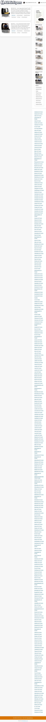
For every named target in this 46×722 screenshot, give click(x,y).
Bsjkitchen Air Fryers (39, 177)
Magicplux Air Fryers (39, 440)
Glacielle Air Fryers (38, 283)
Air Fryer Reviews (19, 15)
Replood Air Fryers (38, 579)
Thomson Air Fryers (38, 655)
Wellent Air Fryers (38, 697)
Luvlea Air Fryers (38, 435)
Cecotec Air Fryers (39, 104)
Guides (37, 91)
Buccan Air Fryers (38, 178)
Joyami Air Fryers (38, 370)
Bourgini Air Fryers (38, 171)
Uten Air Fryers (37, 680)
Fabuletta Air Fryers (38, 253)
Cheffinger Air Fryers (39, 190)
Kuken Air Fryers (38, 401)
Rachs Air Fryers (38, 573)
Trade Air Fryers (38, 660)
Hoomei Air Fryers (38, 321)
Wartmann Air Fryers (39, 693)
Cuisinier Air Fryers (38, 211)
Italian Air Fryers (38, 349)
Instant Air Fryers (38, 341)
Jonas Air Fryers (38, 364)
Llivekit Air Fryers (38, 425)
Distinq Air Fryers (38, 227)
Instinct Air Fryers (38, 343)
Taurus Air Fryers (38, 643)
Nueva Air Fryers (38, 539)
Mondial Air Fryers (38, 499)
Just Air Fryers (37, 371)
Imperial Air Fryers (38, 330)
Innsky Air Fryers (38, 339)
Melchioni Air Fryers (38, 471)
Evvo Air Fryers (37, 249)
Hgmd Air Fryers (38, 316)
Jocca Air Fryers (38, 358)
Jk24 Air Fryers (37, 356)
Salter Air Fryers (38, 102)
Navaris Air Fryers (38, 518)
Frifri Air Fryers (37, 264)
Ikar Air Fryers (37, 329)
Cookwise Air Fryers (38, 201)
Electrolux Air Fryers (38, 244)
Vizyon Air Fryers (38, 689)
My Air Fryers (37, 514)
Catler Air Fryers (38, 186)
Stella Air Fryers (38, 632)
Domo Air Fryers (38, 231)
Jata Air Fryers (37, 353)
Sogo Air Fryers (37, 619)
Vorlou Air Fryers (38, 691)
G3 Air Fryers (37, 268)
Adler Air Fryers (37, 115)
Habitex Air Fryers (38, 301)
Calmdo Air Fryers (38, 182)
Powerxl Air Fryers (38, 564)
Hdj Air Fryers (37, 307)
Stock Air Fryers (38, 634)
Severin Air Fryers (38, 612)
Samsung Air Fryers (38, 597)
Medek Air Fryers (38, 465)
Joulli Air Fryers (37, 368)
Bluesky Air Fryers (38, 163)
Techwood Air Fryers (39, 647)
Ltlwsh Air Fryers (38, 429)
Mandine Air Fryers (38, 446)
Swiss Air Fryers (38, 640)
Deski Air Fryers (38, 221)
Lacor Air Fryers (38, 406)
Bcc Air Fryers (37, 149)
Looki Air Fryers (37, 427)
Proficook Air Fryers (38, 570)
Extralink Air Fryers (38, 251)
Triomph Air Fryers (38, 665)
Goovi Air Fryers (38, 285)
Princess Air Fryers (38, 566)
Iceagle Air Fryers (38, 327)
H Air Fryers (37, 299)
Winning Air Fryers (38, 700)
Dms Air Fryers (37, 229)
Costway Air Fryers (38, 205)
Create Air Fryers (38, 207)
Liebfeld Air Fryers (38, 418)
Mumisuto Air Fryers (38, 513)
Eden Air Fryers (37, 242)
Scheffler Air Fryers (38, 603)
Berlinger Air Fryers (38, 154)
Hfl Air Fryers (37, 314)
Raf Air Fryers (37, 577)
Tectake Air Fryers (38, 649)
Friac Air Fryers (37, 262)
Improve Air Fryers (38, 332)
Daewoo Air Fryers (38, 212)
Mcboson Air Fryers (38, 462)
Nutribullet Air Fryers (39, 541)
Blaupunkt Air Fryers (39, 161)
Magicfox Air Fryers (38, 438)
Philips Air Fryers (38, 562)
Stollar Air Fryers (38, 636)
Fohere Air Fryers (38, 261)
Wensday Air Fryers (38, 698)
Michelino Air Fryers (38, 485)
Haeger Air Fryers (38, 303)
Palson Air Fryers (38, 560)
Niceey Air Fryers (38, 528)
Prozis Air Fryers (38, 572)
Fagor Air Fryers (38, 255)
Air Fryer (18, 17)
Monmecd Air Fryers (39, 501)
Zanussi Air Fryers (38, 710)
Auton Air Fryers (38, 145)
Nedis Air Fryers (38, 520)
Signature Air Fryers (38, 615)
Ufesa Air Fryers (38, 674)
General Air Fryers (27, 15)
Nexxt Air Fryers (38, 526)
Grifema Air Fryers (38, 292)
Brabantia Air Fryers (38, 175)
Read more (13, 15)
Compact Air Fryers (38, 197)
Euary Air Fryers (38, 247)
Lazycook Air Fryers (38, 410)
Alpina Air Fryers (38, 132)
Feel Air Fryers (37, 259)
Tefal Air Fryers (38, 100)
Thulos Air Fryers (38, 656)
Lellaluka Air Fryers (38, 416)
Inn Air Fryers (37, 334)
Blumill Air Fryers (38, 165)
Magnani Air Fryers (38, 442)
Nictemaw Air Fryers (39, 530)
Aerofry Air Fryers (38, 122)
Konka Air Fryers (38, 395)
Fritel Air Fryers (37, 266)
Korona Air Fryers (38, 397)
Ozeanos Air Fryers (38, 558)
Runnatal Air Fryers (38, 590)
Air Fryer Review (24, 17)
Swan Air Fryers (38, 638)
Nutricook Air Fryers (38, 543)
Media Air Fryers (38, 467)
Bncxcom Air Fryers (38, 167)
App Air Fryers (37, 137)
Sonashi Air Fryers (38, 625)
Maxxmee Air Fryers (38, 460)
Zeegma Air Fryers (38, 712)
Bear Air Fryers (37, 151)
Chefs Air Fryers (38, 192)
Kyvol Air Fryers (37, 405)
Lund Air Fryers (37, 433)
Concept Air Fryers (38, 199)
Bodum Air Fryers (38, 169)
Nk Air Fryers (14, 17)
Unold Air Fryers (38, 678)
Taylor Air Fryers (38, 645)
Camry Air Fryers (38, 184)
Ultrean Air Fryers (38, 676)
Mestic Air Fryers (38, 480)
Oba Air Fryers (37, 548)
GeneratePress (30, 717)
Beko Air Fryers (37, 153)
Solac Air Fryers (38, 621)
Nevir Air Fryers (37, 522)
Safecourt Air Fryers (38, 594)
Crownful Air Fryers (38, 209)
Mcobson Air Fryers (38, 463)
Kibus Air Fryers (38, 377)
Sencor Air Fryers (38, 606)
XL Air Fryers (37, 706)
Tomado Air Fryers (38, 658)
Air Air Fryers (37, 126)
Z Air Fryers (37, 708)
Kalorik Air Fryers (38, 373)
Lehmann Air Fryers (38, 414)
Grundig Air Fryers (38, 294)
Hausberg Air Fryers (38, 305)
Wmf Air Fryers (37, 702)
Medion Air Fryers (38, 469)
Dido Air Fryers (37, 225)
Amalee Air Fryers (38, 134)
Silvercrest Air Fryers (39, 617)
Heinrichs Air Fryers (38, 309)
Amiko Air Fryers (38, 136)
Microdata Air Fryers (39, 487)
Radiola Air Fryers (38, 575)
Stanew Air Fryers (38, 627)
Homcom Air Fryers (38, 320)
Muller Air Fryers (38, 511)
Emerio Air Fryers (38, 245)
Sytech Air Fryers (38, 641)
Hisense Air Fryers (38, 318)
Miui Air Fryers (37, 490)
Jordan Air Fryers (38, 366)
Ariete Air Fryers (38, 141)
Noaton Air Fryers (38, 535)
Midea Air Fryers (38, 489)
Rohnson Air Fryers (38, 581)
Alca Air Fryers (37, 130)
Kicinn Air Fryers (38, 379)
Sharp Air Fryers (38, 614)
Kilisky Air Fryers (38, 381)
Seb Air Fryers (37, 605)
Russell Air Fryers (38, 592)
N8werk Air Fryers (38, 516)
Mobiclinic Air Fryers (39, 494)
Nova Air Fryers (37, 537)
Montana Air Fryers (38, 503)
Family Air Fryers (38, 257)
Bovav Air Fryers (38, 173)
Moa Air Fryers (37, 492)
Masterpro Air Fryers (39, 455)
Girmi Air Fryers (37, 281)
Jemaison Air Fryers (38, 355)
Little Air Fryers (37, 422)
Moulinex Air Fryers (39, 96)
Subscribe (41, 19)
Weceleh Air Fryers (38, 695)
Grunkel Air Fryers (38, 295)
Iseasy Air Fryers (38, 347)
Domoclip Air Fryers (38, 233)
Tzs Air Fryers (37, 673)
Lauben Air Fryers (38, 408)
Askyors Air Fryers (38, 143)
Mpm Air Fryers (37, 509)
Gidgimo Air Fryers (38, 279)
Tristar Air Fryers (38, 667)
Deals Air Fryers (38, 220)
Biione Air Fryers (38, 156)
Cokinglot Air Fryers (38, 194)
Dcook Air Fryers (38, 218)
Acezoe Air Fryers (38, 113)
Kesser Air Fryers (38, 375)
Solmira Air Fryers (38, 623)
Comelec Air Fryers (38, 195)
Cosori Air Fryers (38, 203)
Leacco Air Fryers (38, 412)
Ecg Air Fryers (37, 240)
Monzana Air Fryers (38, 505)
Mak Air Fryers (37, 444)
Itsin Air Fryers (37, 351)
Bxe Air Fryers (37, 180)
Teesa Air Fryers (38, 651)
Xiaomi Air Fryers (38, 704)
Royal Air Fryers (38, 586)
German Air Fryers (38, 277)
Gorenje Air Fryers (38, 287)
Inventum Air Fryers (38, 345)
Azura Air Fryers (38, 147)
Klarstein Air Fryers (39, 98)
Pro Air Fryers (37, 568)
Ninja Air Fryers (38, 94)
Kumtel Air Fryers (38, 403)
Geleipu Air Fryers (38, 273)
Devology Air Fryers (38, 223)
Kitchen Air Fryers (38, 383)
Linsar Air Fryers (38, 420)
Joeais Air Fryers (38, 360)
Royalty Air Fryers (38, 588)
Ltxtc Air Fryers (37, 431)
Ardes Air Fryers (38, 139)
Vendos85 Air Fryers (39, 685)
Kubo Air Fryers (37, 399)
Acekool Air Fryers (38, 111)
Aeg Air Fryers (37, 120)
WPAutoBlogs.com (25, 720)
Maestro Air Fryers (38, 437)
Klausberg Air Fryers (39, 393)
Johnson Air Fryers (38, 362)
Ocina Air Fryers (38, 550)
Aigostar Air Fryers (38, 124)
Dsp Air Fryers (37, 235)
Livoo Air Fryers (37, 423)
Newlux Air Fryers (38, 524)
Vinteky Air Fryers (38, 687)
